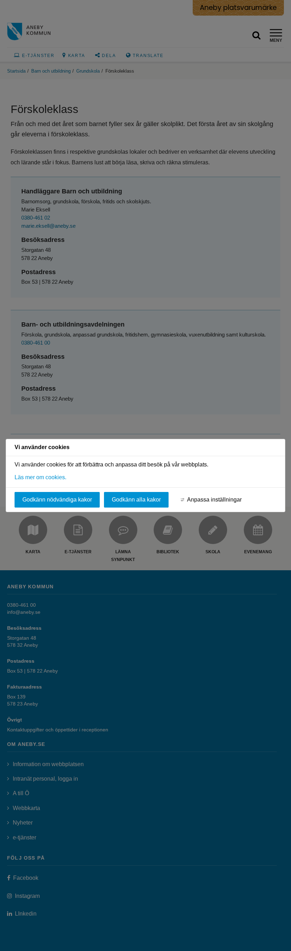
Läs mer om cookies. (40, 477)
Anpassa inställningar (214, 500)
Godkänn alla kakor (136, 500)
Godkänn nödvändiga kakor (57, 500)
